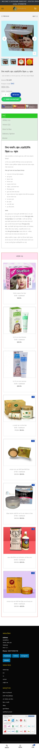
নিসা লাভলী (9, 80)
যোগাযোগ (5, 679)
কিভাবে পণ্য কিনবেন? (7, 693)
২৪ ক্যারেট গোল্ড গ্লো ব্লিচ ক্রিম (19, 425)
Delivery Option (8, 134)
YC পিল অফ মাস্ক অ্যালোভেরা (19, 381)
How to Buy (7, 129)
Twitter (15, 656)
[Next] (34, 38)
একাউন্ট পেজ (5, 682)
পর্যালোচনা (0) (6, 125)
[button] (11, 98)
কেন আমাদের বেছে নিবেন (8, 699)
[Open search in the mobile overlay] (7, 745)
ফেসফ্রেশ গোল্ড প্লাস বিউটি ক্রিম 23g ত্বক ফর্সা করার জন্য (19, 601)
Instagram (24, 656)
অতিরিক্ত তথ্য (6, 120)
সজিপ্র (4, 705)
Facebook (7, 656)
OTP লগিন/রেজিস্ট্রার (8, 696)
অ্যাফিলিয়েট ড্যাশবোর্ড (7, 712)
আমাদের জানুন (6, 670)
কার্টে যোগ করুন (16, 95)
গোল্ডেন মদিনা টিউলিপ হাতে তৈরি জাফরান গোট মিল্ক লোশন (19, 557)
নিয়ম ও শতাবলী (6, 702)
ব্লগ (3, 673)
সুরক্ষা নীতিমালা (6, 709)
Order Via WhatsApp (12, 99)
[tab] (19, 116)
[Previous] (4, 38)
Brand (4, 138)
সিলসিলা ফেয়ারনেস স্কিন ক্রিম (19, 293)
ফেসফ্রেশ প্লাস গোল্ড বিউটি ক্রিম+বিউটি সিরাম (19, 469)
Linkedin (6, 660)
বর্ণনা (3, 116)
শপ (3, 676)
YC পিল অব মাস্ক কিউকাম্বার (19, 337)
